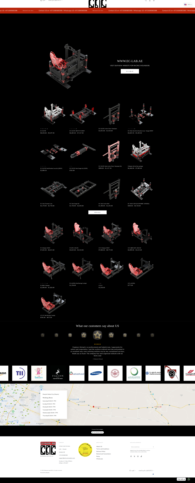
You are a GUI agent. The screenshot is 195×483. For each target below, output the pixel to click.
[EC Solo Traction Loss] (53, 189)
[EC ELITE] (53, 114)
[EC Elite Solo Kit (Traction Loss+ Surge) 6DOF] (141, 114)
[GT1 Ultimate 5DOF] (112, 233)
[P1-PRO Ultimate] (53, 268)
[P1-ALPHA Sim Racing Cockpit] (83, 268)
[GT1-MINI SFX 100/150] (141, 233)
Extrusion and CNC (48, 470)
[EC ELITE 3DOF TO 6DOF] (83, 114)
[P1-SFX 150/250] (83, 233)
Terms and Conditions (102, 449)
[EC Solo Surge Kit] (83, 189)
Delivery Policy (100, 451)
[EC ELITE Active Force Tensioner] (112, 114)
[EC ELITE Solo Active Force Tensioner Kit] (112, 151)
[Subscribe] (154, 447)
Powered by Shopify (44, 472)
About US (99, 446)
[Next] (153, 335)
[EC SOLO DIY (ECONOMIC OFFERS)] (141, 189)
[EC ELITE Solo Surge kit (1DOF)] (83, 151)
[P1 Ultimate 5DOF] (53, 233)
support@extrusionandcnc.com (67, 458)
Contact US (62, 452)
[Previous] (41, 335)
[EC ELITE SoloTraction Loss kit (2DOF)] (53, 151)
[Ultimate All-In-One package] (141, 151)
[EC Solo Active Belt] (112, 189)
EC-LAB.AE (129, 71)
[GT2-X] (112, 268)
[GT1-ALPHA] (141, 268)
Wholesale (99, 459)
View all (97, 212)
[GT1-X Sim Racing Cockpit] (53, 303)
